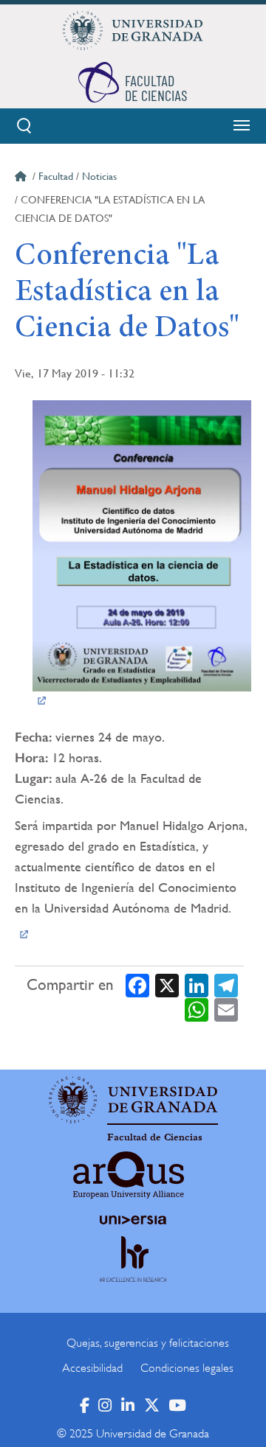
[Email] (226, 1009)
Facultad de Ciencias (154, 1137)
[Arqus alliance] (128, 1175)
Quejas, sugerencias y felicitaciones (147, 1343)
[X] (167, 984)
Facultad (55, 176)
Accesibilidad (92, 1368)
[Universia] (133, 1220)
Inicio (22, 178)
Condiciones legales (186, 1368)
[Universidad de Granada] (133, 30)
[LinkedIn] (196, 984)
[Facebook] (137, 984)
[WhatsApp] (196, 1009)
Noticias (99, 176)
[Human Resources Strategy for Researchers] (133, 1272)
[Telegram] (226, 984)
